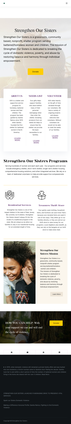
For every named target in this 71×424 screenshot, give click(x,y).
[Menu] (66, 3)
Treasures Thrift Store (51, 205)
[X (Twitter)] (28, 352)
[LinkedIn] (59, 352)
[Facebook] (12, 352)
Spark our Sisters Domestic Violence (16, 400)
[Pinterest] (44, 352)
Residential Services (19, 205)
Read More (45, 374)
